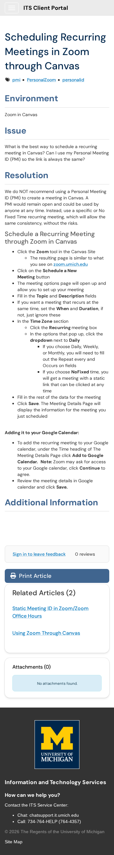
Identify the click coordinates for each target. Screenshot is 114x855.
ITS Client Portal (45, 8)
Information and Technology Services (55, 782)
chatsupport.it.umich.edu (54, 815)
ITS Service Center (48, 805)
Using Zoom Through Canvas (46, 633)
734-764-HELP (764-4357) (54, 821)
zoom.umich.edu (71, 264)
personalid (73, 80)
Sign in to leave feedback (39, 554)
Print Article (34, 576)
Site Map (13, 841)
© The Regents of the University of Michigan (54, 831)
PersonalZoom (41, 80)
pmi (16, 80)
